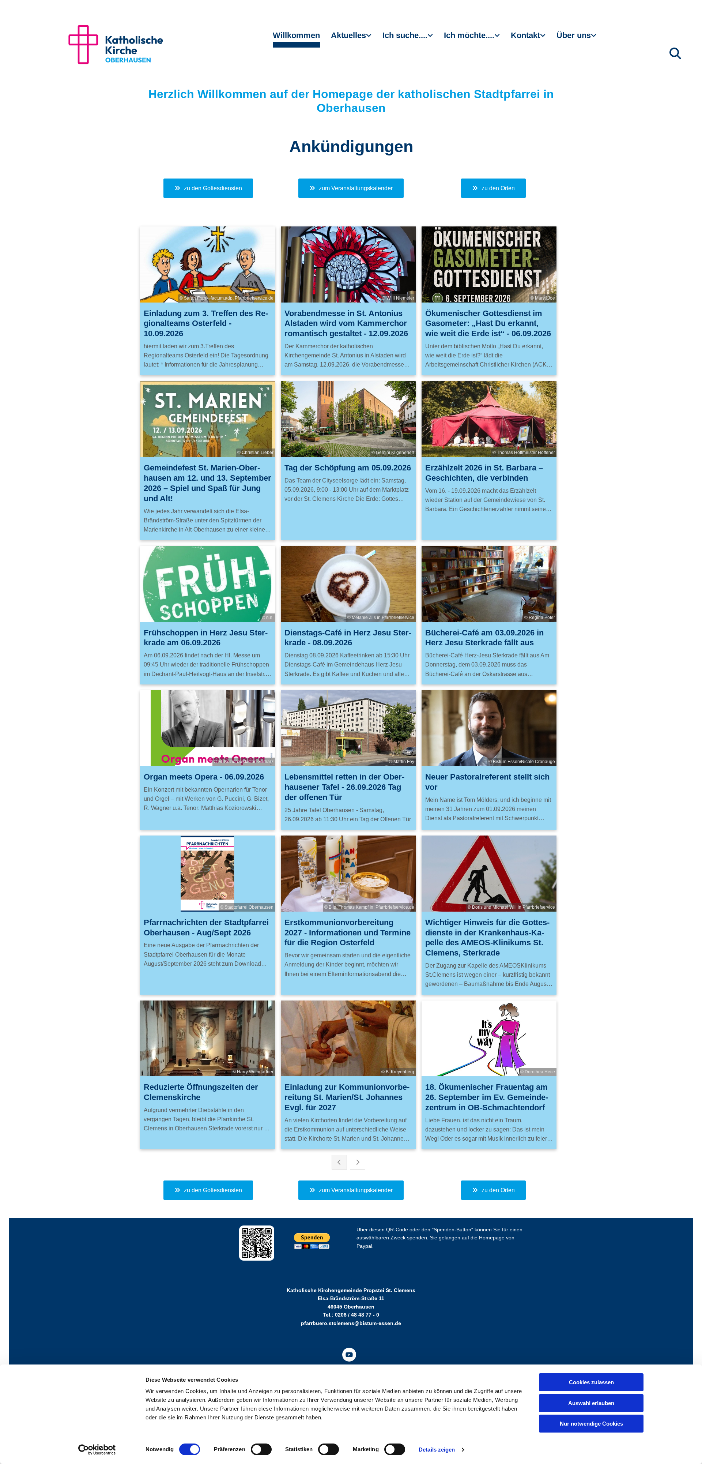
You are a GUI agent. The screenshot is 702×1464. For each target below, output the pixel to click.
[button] (208, 188)
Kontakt (525, 35)
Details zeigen (437, 1449)
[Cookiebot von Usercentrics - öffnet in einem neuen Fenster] (97, 1449)
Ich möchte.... (469, 35)
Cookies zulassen (591, 1382)
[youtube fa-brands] (349, 1354)
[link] (351, 38)
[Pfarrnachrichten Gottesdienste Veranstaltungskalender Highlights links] (369, 38)
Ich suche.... (404, 35)
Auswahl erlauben (591, 1403)
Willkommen (296, 35)
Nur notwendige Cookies (591, 1423)
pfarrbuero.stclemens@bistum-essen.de (351, 1323)
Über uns (573, 35)
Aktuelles (348, 35)
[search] (675, 53)
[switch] (261, 1449)
